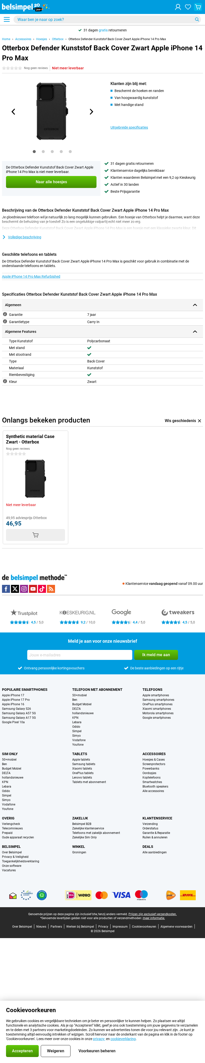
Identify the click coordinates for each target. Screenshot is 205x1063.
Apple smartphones (155, 695)
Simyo (76, 735)
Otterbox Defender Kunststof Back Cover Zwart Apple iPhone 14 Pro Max (117, 39)
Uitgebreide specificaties (129, 127)
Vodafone (79, 740)
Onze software (11, 866)
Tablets (79, 754)
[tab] (34, 151)
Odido (76, 726)
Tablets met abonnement (89, 782)
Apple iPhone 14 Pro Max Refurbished (31, 276)
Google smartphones (156, 717)
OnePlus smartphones (157, 704)
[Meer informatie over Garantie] (5, 314)
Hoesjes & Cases (153, 759)
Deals (147, 847)
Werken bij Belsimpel (80, 926)
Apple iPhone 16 (13, 704)
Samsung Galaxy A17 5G (19, 717)
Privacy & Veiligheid (15, 857)
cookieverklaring (123, 1039)
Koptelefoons (151, 777)
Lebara (77, 722)
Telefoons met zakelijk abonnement (96, 833)
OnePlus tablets (83, 773)
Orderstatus (150, 828)
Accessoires (23, 39)
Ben (74, 700)
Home (6, 39)
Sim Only (10, 754)
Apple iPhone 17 (13, 695)
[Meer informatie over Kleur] (5, 381)
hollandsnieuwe (83, 713)
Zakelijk (80, 818)
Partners (56, 926)
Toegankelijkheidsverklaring (20, 861)
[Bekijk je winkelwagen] (198, 7)
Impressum (120, 926)
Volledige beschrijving (24, 237)
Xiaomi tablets (82, 768)
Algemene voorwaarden (176, 926)
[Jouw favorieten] (188, 7)
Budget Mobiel (82, 704)
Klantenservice (157, 818)
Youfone (78, 744)
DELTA (76, 708)
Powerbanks (150, 768)
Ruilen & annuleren (155, 837)
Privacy (103, 926)
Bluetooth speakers (155, 786)
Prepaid (7, 833)
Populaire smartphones (25, 690)
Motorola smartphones (158, 713)
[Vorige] (13, 112)
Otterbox (58, 39)
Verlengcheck (11, 824)
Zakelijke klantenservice (88, 828)
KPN (75, 717)
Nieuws (41, 926)
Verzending (150, 824)
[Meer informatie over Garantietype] (5, 321)
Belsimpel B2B (81, 824)
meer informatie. (154, 918)
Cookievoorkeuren (144, 926)
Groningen (79, 852)
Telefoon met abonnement (97, 690)
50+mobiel (79, 695)
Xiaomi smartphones (156, 708)
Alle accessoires (153, 791)
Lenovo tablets (82, 777)
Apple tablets (81, 759)
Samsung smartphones (158, 700)
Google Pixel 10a (13, 722)
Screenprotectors (153, 764)
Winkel (78, 847)
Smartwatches (152, 782)
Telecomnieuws (12, 828)
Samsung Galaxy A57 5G (19, 713)
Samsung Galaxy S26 (16, 708)
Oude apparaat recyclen (18, 837)
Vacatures (9, 870)
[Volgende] (91, 112)
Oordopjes (149, 773)
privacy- (99, 1039)
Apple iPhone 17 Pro (16, 700)
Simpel (77, 731)
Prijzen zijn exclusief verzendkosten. (152, 914)
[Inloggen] (178, 7)
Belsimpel (11, 847)
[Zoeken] (197, 19)
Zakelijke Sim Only (84, 837)
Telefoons (152, 690)
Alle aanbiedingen (154, 852)
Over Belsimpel (12, 852)
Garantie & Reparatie (156, 833)
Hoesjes (41, 39)
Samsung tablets (83, 764)
